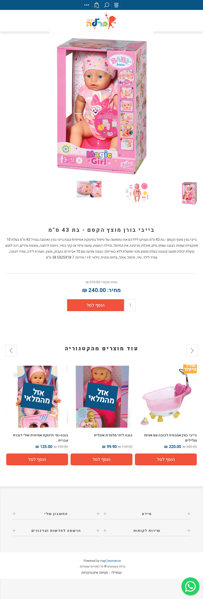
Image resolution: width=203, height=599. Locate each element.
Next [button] (11, 351)
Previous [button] (192, 351)
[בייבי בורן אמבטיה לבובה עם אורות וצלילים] (166, 397)
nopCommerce (110, 561)
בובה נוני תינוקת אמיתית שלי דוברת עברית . (40, 438)
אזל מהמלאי (101, 397)
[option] (166, 415)
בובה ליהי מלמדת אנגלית (113, 435)
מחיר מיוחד (190, 368)
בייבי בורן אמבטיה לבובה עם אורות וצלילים (170, 438)
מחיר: (114, 290)
